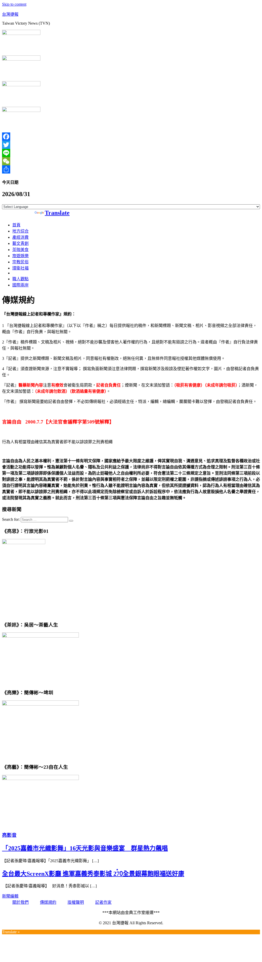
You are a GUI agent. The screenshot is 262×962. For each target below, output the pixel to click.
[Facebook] (131, 136)
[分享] (131, 169)
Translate (57, 212)
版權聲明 (76, 902)
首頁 (16, 225)
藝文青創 (20, 243)
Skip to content (14, 4)
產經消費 (20, 237)
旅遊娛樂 (20, 256)
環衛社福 (20, 268)
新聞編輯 (10, 896)
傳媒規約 (48, 902)
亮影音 (9, 835)
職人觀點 (20, 279)
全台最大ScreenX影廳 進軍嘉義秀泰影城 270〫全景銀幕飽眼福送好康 (93, 873)
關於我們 (20, 902)
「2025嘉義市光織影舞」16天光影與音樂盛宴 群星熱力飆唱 (85, 848)
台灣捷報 (10, 14)
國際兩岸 (20, 285)
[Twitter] (131, 145)
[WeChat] (131, 161)
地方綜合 (20, 231)
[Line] (131, 153)
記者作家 (103, 902)
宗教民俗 (20, 262)
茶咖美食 (20, 249)
